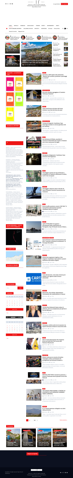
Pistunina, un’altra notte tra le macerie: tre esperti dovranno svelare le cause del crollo (54, 325)
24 (7, 305)
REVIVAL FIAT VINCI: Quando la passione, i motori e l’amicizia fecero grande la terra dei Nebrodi (54, 376)
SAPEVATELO (44, 28)
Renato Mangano (47, 279)
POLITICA (44, 255)
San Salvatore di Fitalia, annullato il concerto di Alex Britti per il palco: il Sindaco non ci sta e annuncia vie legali (54, 140)
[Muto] (18, 317)
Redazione (10, 64)
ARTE (44, 388)
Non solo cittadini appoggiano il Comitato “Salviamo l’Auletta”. (30, 38)
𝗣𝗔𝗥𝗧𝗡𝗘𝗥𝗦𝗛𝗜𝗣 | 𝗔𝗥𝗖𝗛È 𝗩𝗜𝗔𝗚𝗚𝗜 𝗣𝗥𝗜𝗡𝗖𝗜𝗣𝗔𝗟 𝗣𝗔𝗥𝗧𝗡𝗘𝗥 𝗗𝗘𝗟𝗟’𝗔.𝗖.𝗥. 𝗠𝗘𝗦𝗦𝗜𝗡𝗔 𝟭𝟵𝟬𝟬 (13, 176)
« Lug (7, 312)
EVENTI (43, 25)
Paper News (20, 471)
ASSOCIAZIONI (30, 25)
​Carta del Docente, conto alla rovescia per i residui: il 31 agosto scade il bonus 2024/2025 (54, 276)
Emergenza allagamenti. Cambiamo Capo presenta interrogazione (53, 155)
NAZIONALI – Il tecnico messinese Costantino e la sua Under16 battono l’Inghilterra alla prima (13, 160)
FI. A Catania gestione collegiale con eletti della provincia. (53, 409)
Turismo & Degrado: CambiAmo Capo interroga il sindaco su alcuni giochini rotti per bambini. (35, 60)
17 (7, 303)
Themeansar (7, 473)
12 (12, 302)
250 (34, 420)
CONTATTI (36, 28)
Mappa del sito (21, 31)
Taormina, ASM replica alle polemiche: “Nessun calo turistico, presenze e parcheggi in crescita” (54, 76)
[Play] (7, 317)
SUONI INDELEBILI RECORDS (15, 28)
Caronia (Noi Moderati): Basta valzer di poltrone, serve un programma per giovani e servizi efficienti (54, 308)
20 (14, 303)
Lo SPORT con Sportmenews (11, 143)
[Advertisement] (36, 15)
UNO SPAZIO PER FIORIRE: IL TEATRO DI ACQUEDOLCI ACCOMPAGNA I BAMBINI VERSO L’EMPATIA (53, 392)
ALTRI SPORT (45, 355)
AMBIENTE (45, 153)
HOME (10, 25)
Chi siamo (50, 28)
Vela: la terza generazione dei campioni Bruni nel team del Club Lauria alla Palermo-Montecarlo (53, 341)
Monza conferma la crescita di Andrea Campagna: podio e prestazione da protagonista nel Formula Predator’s (52, 358)
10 (7, 302)
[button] (67, 28)
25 (9, 305)
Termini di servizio (13, 31)
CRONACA (16, 25)
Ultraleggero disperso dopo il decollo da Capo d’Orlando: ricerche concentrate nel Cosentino (53, 190)
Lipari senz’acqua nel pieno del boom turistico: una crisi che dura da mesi (47, 38)
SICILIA (8, 43)
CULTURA (51, 237)
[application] (14, 317)
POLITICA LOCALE (10, 57)
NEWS (44, 137)
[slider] (13, 317)
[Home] (6, 28)
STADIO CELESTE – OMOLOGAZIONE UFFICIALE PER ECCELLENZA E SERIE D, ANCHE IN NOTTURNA (14, 209)
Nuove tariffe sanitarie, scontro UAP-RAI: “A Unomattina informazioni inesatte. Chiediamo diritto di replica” (54, 207)
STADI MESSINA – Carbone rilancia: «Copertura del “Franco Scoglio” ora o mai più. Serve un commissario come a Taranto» (14, 193)
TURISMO (38, 25)
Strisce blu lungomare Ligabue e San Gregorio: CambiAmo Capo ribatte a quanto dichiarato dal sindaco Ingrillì (54, 258)
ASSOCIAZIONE (45, 237)
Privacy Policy (57, 28)
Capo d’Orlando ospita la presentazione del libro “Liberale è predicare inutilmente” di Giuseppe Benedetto (54, 241)
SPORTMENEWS (50, 25)
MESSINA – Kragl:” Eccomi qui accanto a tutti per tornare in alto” (14, 148)
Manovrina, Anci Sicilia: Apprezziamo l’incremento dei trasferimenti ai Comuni (53, 293)
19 (12, 303)
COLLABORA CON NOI (28, 28)
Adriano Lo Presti (47, 144)
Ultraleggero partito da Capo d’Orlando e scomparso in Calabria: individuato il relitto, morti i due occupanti (54, 174)
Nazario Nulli (10, 49)
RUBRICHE (22, 25)
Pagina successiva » (63, 420)
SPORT (57, 25)
